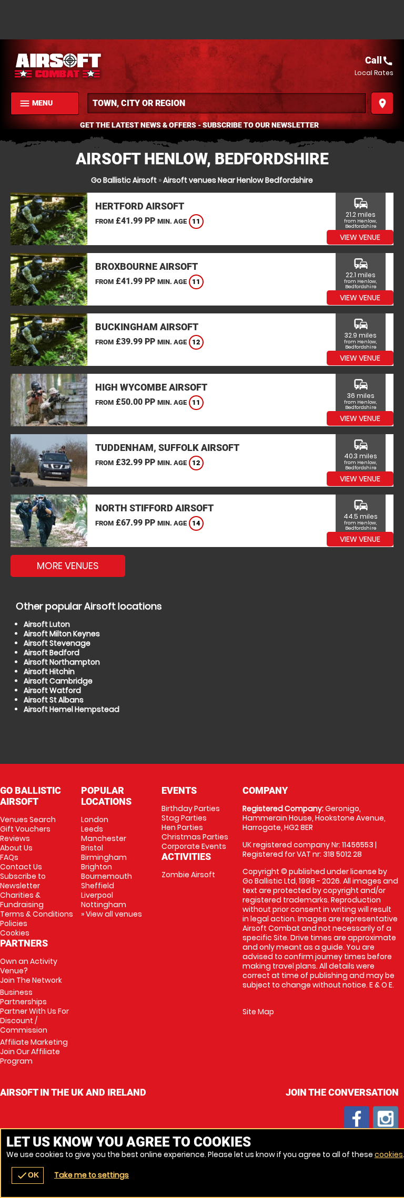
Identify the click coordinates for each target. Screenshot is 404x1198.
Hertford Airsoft (139, 206)
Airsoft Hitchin (49, 671)
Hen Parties (182, 827)
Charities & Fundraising (22, 900)
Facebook (357, 1119)
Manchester (103, 838)
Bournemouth (106, 876)
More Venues (68, 565)
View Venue (360, 237)
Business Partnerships (34, 1011)
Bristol (92, 848)
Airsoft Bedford (51, 652)
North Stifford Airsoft (154, 507)
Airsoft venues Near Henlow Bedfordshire (238, 180)
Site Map (258, 1011)
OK (27, 1175)
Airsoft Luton (47, 624)
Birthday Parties (190, 808)
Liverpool (97, 895)
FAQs (9, 857)
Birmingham (104, 857)
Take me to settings (91, 1175)
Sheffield (97, 885)
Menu (36, 103)
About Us (16, 848)
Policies (13, 923)
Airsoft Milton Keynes (62, 633)
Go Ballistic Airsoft (124, 180)
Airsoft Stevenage (57, 643)
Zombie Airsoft (188, 874)
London (94, 819)
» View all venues (111, 914)
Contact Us (21, 866)
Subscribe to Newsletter (23, 881)
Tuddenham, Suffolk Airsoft (167, 447)
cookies (389, 1154)
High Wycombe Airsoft (151, 387)
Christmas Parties (194, 837)
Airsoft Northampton (62, 662)
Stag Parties (184, 818)
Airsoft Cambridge (58, 681)
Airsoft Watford (52, 690)
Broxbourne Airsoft (146, 266)
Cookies (14, 933)
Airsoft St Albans (54, 700)
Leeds (92, 829)
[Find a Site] (227, 103)
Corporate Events (193, 846)
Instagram (385, 1119)
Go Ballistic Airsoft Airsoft (106, 65)
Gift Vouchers (25, 829)
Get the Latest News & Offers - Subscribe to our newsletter (199, 125)
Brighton (96, 866)
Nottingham (103, 904)
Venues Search (28, 819)
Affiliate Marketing (34, 1051)
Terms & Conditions (36, 914)
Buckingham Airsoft (146, 326)
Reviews (15, 838)
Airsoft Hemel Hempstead (71, 709)
